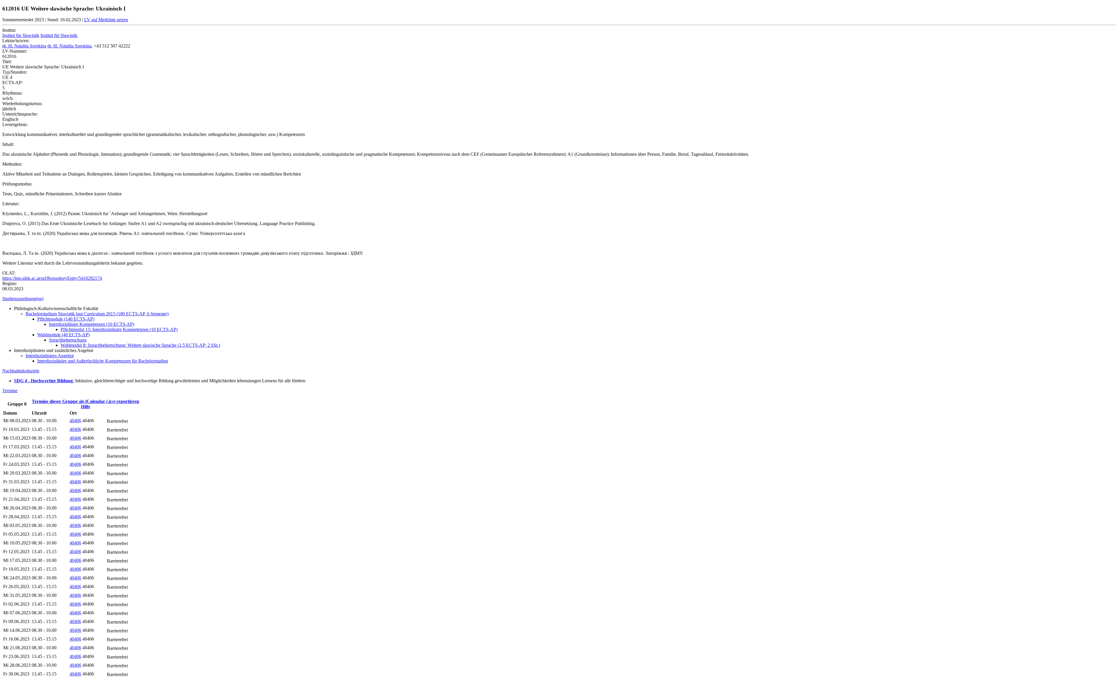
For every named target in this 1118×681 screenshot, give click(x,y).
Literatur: (10, 203)
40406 (75, 420)
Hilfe (85, 406)
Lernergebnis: (15, 124)
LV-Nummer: (14, 51)
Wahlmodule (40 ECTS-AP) (63, 334)
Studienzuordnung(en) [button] (22, 298)
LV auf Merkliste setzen (106, 19)
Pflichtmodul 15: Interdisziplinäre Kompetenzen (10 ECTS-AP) (119, 329)
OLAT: (8, 272)
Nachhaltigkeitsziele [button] (20, 370)
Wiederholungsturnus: (22, 103)
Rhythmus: (12, 93)
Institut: (9, 30)
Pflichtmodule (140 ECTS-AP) (65, 318)
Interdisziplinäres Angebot (50, 355)
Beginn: (9, 283)
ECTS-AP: (12, 82)
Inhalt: (8, 144)
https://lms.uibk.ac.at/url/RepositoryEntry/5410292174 (52, 278)
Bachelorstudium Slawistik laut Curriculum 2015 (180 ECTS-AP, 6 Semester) (97, 313)
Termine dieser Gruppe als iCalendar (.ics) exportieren (85, 401)
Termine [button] (9, 390)
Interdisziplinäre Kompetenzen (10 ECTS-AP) (91, 324)
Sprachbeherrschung (67, 339)
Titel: (7, 61)
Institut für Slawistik (20, 35)
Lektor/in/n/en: (15, 40)
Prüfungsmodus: (17, 183)
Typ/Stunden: (14, 72)
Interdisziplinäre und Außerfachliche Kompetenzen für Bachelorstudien (102, 360)
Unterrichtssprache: (20, 114)
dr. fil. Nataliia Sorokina (24, 45)
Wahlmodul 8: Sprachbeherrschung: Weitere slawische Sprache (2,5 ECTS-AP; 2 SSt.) (140, 345)
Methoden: (12, 164)
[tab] (559, 298)
